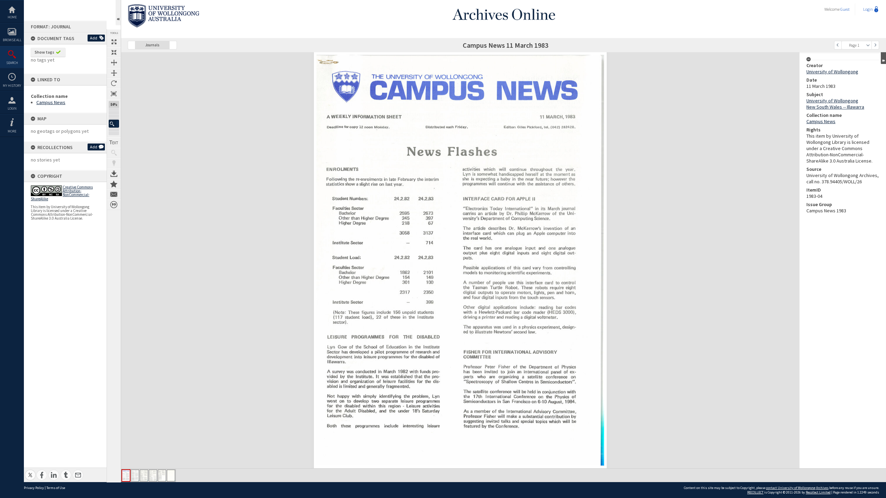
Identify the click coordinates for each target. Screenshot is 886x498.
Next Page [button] (875, 45)
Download (114, 173)
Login (12, 108)
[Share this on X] (30, 471)
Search (12, 63)
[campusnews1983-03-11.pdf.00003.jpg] (144, 475)
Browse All (12, 40)
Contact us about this (114, 194)
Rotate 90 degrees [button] (114, 83)
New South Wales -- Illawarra (835, 107)
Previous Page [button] (837, 45)
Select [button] (868, 45)
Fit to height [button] (114, 73)
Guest (845, 9)
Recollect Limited (818, 492)
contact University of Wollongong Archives (797, 488)
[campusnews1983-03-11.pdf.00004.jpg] (153, 475)
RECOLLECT (755, 492)
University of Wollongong (832, 71)
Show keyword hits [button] (114, 153)
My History (12, 85)
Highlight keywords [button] (114, 163)
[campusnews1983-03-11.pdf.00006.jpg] (171, 475)
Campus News (50, 102)
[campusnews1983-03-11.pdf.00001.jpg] (125, 475)
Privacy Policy (34, 488)
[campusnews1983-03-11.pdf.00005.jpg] (162, 475)
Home (12, 17)
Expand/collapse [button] (883, 58)
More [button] (12, 131)
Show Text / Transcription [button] (114, 142)
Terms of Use (55, 488)
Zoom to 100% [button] (114, 94)
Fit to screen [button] (114, 52)
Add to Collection (114, 184)
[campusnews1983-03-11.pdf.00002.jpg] (135, 475)
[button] (114, 124)
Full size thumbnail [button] (114, 42)
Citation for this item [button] (114, 205)
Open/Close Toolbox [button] (118, 12)
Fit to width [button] (114, 62)
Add (93, 37)
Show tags (44, 52)
